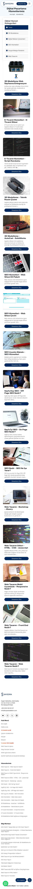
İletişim (3, 740)
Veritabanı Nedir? (6, 866)
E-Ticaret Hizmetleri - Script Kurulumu (12, 810)
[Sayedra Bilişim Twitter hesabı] (12, 715)
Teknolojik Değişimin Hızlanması (11, 863)
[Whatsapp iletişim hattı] (5, 883)
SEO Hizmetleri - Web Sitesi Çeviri (11, 797)
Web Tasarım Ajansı (7, 746)
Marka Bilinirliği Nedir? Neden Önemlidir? (14, 834)
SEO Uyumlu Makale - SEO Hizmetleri (12, 793)
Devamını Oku (16, 94)
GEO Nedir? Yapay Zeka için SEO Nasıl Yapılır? (15, 827)
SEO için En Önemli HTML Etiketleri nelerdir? (14, 850)
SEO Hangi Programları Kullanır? (11, 853)
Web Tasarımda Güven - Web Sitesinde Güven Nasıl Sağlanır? (15, 838)
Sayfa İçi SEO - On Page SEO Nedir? (12, 787)
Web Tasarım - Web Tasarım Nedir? (12, 767)
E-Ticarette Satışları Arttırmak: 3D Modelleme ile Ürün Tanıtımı (16, 843)
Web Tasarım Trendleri (8, 876)
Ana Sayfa (12, 14)
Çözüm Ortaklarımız (7, 733)
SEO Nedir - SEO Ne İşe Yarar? (10, 784)
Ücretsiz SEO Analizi (7, 743)
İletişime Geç (22, 4)
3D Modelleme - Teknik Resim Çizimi (12, 806)
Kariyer (3, 736)
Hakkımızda (4, 727)
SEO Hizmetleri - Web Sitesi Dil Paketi (12, 800)
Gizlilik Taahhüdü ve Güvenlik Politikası (13, 756)
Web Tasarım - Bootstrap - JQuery (11, 781)
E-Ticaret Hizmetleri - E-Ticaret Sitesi (12, 813)
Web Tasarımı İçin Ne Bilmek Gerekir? (12, 856)
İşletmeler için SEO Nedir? (9, 847)
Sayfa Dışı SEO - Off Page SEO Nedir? (12, 790)
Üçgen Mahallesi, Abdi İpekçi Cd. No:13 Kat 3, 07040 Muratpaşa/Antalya (10, 703)
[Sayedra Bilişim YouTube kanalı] (3, 715)
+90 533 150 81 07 (7, 708)
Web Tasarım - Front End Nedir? (11, 770)
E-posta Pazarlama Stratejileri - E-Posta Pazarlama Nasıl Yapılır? (16, 831)
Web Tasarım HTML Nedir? (9, 872)
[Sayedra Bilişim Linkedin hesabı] (17, 715)
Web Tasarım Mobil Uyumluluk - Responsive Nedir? (14, 774)
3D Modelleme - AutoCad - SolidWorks (12, 803)
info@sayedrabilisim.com (9, 710)
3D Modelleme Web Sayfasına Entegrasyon (14, 816)
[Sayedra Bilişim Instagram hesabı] (7, 715)
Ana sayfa (4, 724)
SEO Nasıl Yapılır (6, 859)
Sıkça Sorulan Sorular (7, 749)
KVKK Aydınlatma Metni (8, 752)
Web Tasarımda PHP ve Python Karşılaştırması (15, 869)
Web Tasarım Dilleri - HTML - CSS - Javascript (14, 777)
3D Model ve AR (6, 730)
